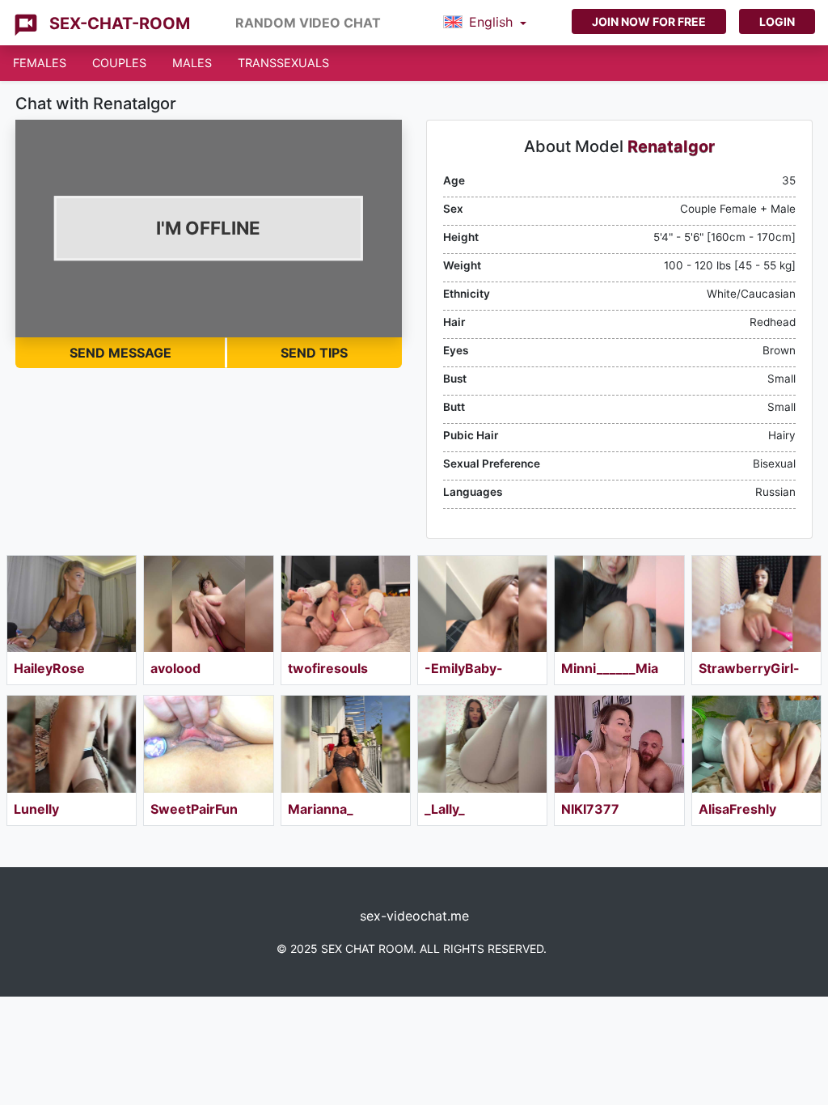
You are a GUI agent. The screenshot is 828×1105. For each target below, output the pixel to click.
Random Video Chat (308, 23)
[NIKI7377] (619, 744)
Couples (119, 63)
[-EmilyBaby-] (482, 604)
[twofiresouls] (345, 604)
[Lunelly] (71, 744)
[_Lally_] (482, 744)
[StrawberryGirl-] (756, 604)
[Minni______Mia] (619, 604)
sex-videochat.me (414, 916)
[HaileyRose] (71, 604)
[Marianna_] (345, 744)
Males (192, 63)
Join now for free (649, 21)
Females (39, 63)
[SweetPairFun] (208, 744)
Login (777, 21)
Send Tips (314, 353)
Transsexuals (283, 63)
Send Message (120, 353)
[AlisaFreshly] (756, 744)
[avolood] (208, 604)
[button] (485, 23)
